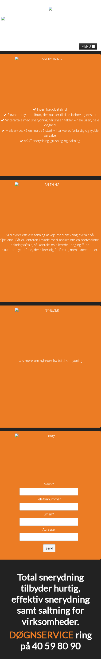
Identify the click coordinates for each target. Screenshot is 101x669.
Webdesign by (83, 664)
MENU (87, 46)
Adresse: (49, 529)
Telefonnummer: (49, 499)
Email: (48, 514)
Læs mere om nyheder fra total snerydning (50, 360)
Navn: (49, 484)
